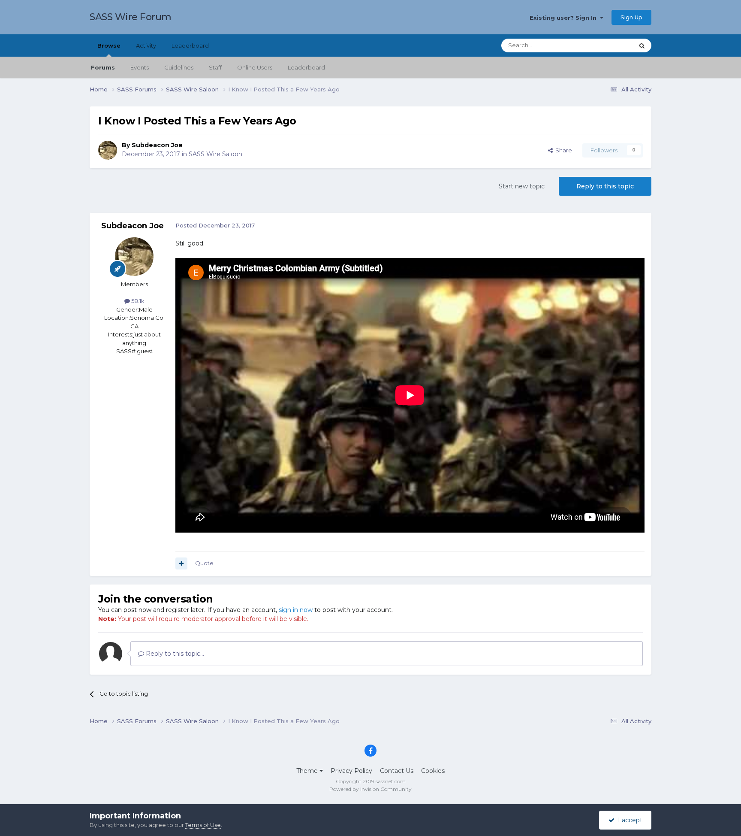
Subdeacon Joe (157, 145)
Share (562, 150)
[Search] (642, 45)
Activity (146, 45)
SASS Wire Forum (131, 17)
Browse (108, 45)
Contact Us (396, 771)
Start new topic (522, 186)
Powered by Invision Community (370, 789)
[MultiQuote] (181, 563)
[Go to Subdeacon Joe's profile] (107, 150)
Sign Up (631, 17)
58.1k (137, 300)
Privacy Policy (351, 771)
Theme (307, 771)
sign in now (296, 610)
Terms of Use (203, 824)
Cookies (433, 771)
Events (139, 67)
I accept (628, 820)
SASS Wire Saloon (215, 154)
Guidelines (178, 67)
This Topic (609, 45)
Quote (204, 563)
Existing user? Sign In (565, 17)
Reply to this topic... (174, 653)
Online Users (254, 67)
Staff (215, 67)
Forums (103, 67)
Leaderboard (306, 67)
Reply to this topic (605, 186)
